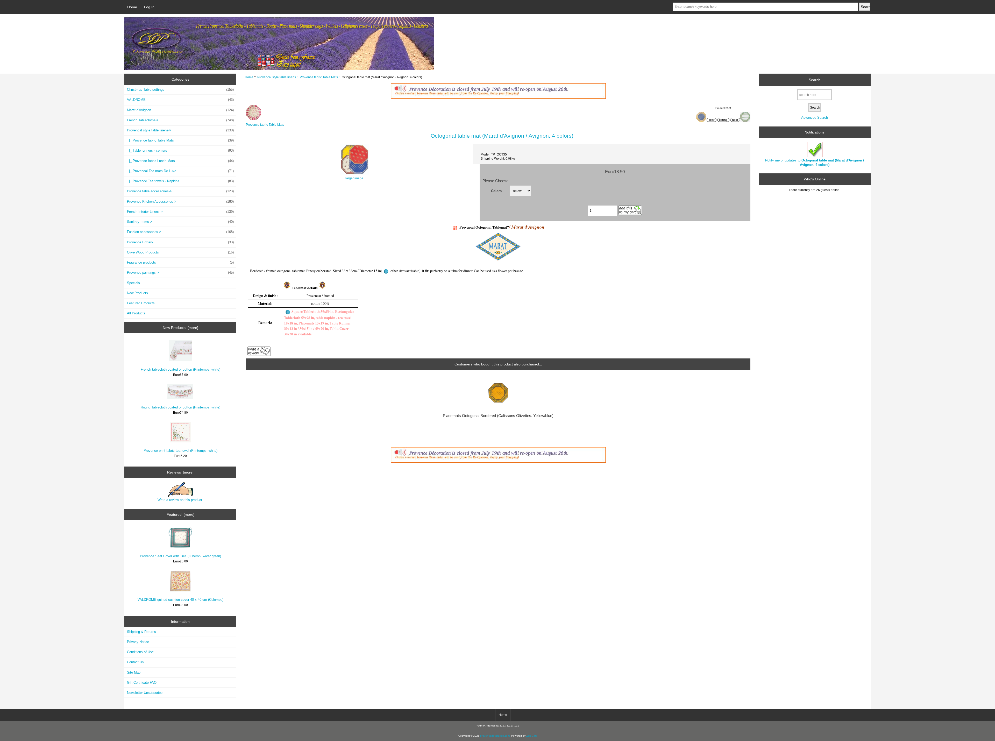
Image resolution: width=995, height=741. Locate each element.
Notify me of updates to (814, 162)
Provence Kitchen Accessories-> (180, 201)
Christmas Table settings (180, 89)
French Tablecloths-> (180, 120)
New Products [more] (180, 328)
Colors (496, 191)
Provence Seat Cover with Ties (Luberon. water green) (180, 556)
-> (180, 130)
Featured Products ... (143, 303)
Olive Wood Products (180, 252)
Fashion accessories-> (180, 232)
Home (132, 7)
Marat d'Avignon (180, 110)
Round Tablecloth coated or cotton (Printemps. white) (180, 407)
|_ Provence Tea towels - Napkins (180, 181)
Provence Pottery (180, 242)
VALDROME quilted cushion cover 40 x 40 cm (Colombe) (180, 600)
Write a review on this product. (180, 500)
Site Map (133, 672)
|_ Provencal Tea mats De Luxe (180, 171)
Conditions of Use (140, 652)
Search (814, 80)
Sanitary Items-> (180, 222)
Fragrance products (180, 262)
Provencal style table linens (276, 77)
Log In (149, 7)
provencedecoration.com (495, 735)
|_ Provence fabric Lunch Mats (180, 161)
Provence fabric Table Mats (319, 77)
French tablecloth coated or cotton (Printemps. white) (180, 369)
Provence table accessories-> (180, 191)
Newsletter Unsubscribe (144, 693)
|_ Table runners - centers (180, 150)
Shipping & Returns (141, 632)
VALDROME (180, 100)
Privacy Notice (138, 642)
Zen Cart (531, 735)
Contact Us (135, 662)
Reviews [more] (180, 472)
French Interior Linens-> (180, 212)
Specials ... (135, 283)
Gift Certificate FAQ (142, 682)
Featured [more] (180, 514)
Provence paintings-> (180, 272)
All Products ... (138, 313)
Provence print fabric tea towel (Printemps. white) (180, 451)
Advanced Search (814, 117)
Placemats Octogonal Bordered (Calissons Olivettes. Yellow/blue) (498, 416)
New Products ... (139, 293)
